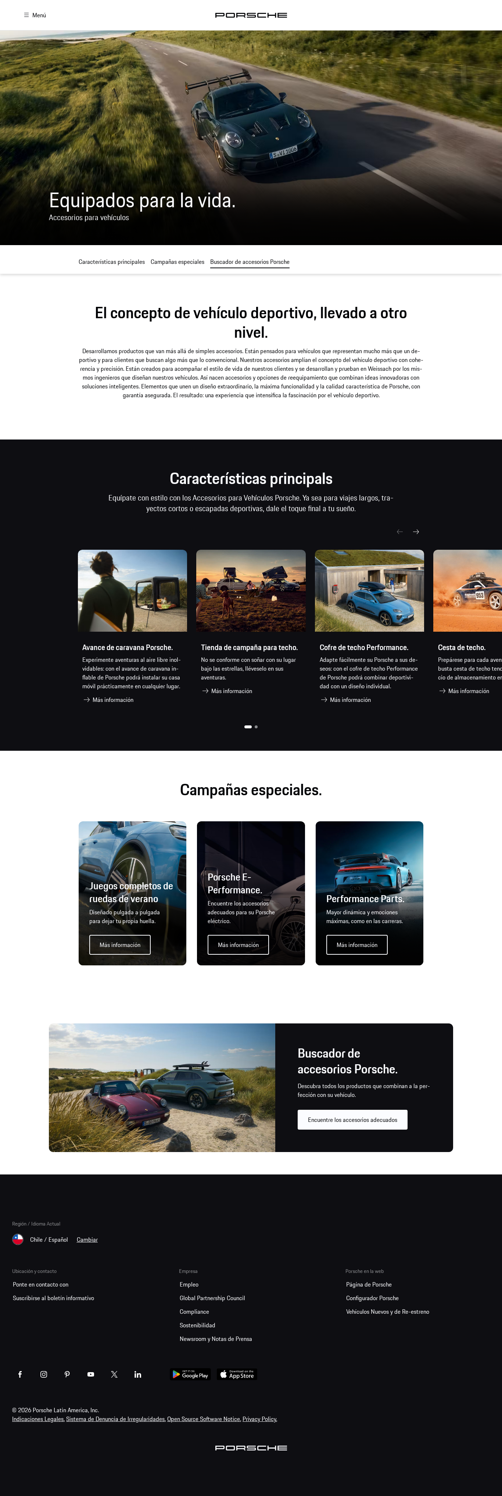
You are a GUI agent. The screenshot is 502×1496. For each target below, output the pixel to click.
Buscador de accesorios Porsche (250, 261)
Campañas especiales (177, 261)
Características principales (112, 261)
